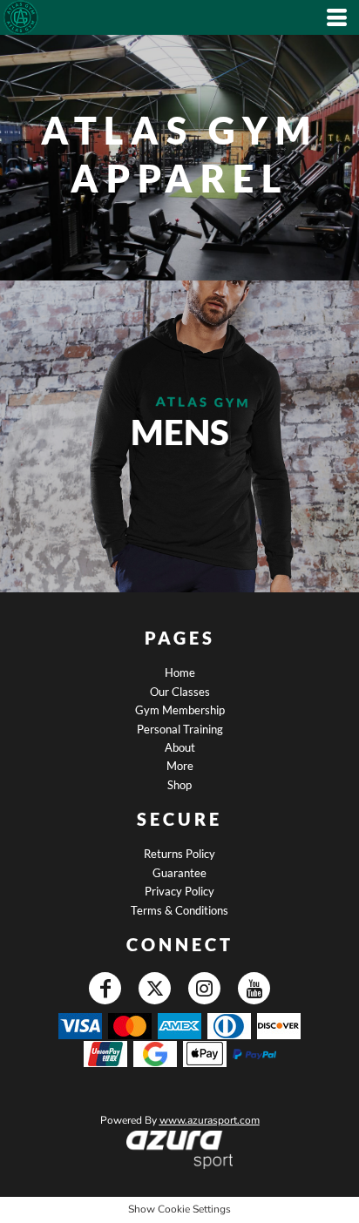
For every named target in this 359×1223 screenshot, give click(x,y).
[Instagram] (204, 988)
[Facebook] (105, 988)
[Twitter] (155, 988)
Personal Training (180, 729)
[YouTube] (254, 988)
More (179, 766)
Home (180, 672)
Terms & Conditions (179, 910)
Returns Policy (179, 854)
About (180, 747)
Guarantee (179, 873)
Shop (179, 785)
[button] (179, 1150)
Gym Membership (180, 710)
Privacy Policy (179, 891)
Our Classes (180, 692)
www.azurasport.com (209, 1120)
